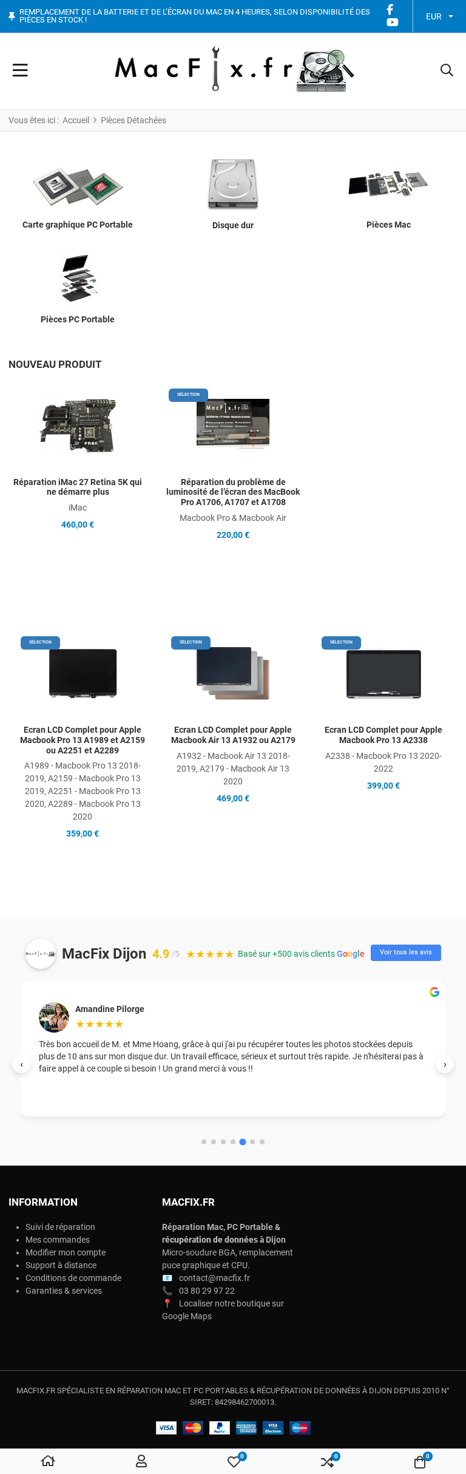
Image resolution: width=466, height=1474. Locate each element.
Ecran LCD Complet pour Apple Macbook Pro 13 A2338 (383, 735)
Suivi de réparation (60, 1227)
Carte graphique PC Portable (77, 224)
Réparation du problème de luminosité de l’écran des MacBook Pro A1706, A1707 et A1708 (233, 492)
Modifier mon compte (65, 1252)
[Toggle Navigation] (20, 71)
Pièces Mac (388, 224)
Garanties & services (63, 1291)
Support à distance (60, 1265)
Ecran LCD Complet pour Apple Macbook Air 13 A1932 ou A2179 (233, 735)
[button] (447, 71)
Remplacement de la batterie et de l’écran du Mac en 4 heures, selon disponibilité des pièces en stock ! (194, 16)
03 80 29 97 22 (207, 1291)
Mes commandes (57, 1240)
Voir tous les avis (406, 952)
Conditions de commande (73, 1278)
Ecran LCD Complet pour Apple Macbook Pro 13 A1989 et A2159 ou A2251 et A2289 (82, 740)
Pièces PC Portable (78, 319)
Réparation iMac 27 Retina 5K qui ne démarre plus (77, 487)
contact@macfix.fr (214, 1278)
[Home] (47, 1462)
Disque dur (233, 225)
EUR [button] (434, 16)
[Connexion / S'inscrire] (141, 1462)
